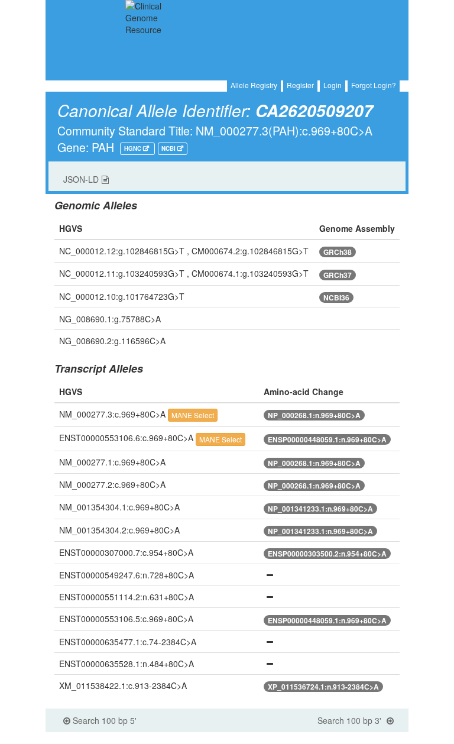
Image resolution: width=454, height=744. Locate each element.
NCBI (169, 148)
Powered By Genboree (356, 738)
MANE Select (192, 415)
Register (300, 85)
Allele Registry (254, 85)
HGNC (133, 148)
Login (332, 85)
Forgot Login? (373, 85)
